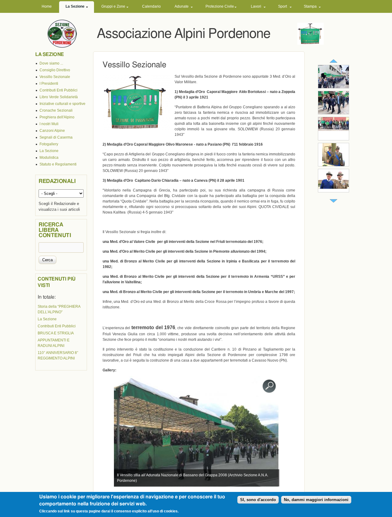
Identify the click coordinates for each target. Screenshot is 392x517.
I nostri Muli (49, 124)
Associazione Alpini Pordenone (183, 34)
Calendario (151, 6)
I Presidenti (49, 83)
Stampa (310, 6)
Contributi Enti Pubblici (58, 90)
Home (47, 6)
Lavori (256, 6)
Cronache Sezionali (56, 110)
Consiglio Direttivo (55, 70)
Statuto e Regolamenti (58, 164)
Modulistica (49, 157)
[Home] (62, 33)
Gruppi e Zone (113, 6)
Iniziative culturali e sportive (62, 104)
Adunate (182, 6)
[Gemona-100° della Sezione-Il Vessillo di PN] (333, 113)
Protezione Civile (219, 6)
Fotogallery (49, 144)
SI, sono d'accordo (258, 500)
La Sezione (75, 6)
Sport (282, 6)
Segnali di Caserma (56, 137)
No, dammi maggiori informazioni (316, 500)
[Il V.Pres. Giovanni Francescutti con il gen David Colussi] (333, 187)
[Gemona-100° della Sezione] (333, 87)
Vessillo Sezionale (55, 77)
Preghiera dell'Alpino (57, 117)
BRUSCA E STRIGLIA (56, 333)
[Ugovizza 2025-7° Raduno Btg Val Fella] (333, 130)
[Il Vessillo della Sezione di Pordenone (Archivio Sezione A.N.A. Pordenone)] (136, 129)
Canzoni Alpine (52, 130)
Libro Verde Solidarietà (59, 97)
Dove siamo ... (51, 63)
